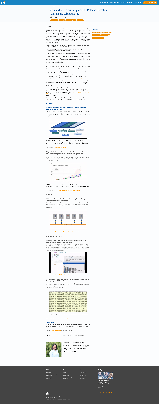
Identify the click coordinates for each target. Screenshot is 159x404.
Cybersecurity (80, 20)
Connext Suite (96, 35)
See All (93, 42)
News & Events (54, 20)
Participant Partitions (60, 147)
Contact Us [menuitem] (83, 380)
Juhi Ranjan (55, 17)
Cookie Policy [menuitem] (56, 396)
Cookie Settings (64, 396)
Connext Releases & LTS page (76, 78)
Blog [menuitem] (64, 372)
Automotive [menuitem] (49, 375)
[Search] (141, 2)
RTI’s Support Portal (56, 330)
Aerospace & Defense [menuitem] (51, 374)
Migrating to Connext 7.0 (57, 335)
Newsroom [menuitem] (83, 377)
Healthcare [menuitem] (49, 377)
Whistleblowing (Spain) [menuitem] (51, 397)
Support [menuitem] (65, 380)
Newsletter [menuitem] (66, 375)
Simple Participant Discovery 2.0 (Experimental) (67, 190)
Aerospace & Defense (98, 37)
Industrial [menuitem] (48, 378)
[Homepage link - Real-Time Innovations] (47, 394)
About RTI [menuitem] (83, 372)
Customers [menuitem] (83, 375)
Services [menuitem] (65, 378)
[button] (101, 392)
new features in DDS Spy (61, 318)
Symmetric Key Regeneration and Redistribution (67, 231)
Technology (61, 20)
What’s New (54, 333)
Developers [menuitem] (66, 374)
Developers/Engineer (70, 20)
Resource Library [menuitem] (67, 377)
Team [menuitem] (81, 374)
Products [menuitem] (48, 372)
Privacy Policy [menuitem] (49, 396)
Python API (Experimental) (62, 274)
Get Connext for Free (150, 2)
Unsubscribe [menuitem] (72, 396)
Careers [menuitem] (82, 378)
